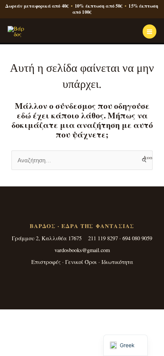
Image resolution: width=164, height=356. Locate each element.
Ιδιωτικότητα (117, 261)
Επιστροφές (46, 261)
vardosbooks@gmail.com (82, 250)
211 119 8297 (103, 238)
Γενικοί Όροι (81, 261)
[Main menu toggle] (149, 31)
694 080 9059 (137, 238)
